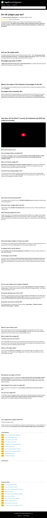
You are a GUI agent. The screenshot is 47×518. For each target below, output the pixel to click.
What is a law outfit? (9, 491)
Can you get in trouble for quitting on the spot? (14, 489)
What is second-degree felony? (11, 437)
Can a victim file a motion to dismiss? (12, 498)
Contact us (14, 5)
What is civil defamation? (10, 446)
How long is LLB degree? (10, 455)
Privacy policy (26, 515)
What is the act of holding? (10, 496)
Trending (3, 5)
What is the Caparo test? (10, 453)
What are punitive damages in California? (13, 451)
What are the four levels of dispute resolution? (14, 493)
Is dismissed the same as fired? (11, 439)
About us (19, 515)
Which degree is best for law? (10, 441)
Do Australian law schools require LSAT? (13, 444)
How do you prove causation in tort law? (12, 448)
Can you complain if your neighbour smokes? (13, 505)
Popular (8, 5)
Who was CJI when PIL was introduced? (12, 435)
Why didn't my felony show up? (11, 500)
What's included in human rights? (11, 503)
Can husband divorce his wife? (11, 484)
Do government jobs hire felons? (11, 486)
